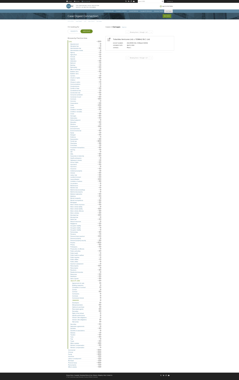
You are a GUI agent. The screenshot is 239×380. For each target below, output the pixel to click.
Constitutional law (75, 90)
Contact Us (170, 1)
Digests (74, 31)
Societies (73, 328)
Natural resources (75, 221)
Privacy (72, 245)
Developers (75, 303)
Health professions (75, 158)
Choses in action (75, 82)
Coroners (73, 101)
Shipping (100, 375)
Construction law (75, 93)
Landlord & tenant (75, 177)
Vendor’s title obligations (79, 317)
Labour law (73, 175)
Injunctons (73, 166)
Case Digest (168, 11)
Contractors (75, 294)
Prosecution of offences (77, 249)
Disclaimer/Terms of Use (86, 375)
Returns (95, 375)
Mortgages (73, 202)
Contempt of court (75, 97)
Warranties (75, 322)
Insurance (73, 169)
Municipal (71, 360)
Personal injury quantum (77, 236)
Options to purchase (78, 307)
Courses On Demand (146, 11)
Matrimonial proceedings (77, 190)
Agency (72, 52)
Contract (74, 292)
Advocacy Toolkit (158, 11)
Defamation (73, 118)
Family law (73, 141)
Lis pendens (74, 183)
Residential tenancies (76, 272)
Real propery (74, 268)
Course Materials (133, 11)
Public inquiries (74, 257)
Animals (72, 57)
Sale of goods (74, 278)
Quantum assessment (76, 264)
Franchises (73, 145)
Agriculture (73, 55)
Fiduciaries (73, 143)
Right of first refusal (78, 313)
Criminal (70, 352)
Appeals (72, 59)
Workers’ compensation (77, 347)
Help (104, 375)
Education (73, 122)
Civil (85, 21)
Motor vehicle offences (77, 211)
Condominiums (74, 86)
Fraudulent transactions (77, 147)
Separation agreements (77, 326)
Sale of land (91, 21)
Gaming (72, 150)
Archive (86, 31)
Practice (72, 243)
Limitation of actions (76, 181)
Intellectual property (76, 171)
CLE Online (71, 21)
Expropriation (74, 139)
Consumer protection (76, 95)
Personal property (75, 238)
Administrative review (76, 50)
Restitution (73, 276)
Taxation (72, 335)
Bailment (73, 63)
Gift (71, 152)
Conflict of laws (74, 88)
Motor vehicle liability (76, 209)
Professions (73, 247)
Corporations (74, 103)
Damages (99, 21)
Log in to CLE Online (167, 6)
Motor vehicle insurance (77, 204)
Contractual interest (78, 298)
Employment (74, 126)
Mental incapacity (75, 198)
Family (70, 354)
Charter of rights (75, 78)
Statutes (72, 333)
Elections (73, 124)
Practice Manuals (108, 11)
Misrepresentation (77, 305)
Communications (75, 84)
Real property (74, 266)
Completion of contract (79, 287)
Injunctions (73, 164)
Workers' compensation (77, 345)
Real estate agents (77, 309)
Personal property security (78, 240)
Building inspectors (77, 285)
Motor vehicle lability (76, 207)
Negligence (73, 223)
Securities (73, 324)
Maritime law (74, 188)
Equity (72, 133)
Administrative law (75, 48)
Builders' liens (74, 71)
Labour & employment (74, 358)
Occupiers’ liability (75, 230)
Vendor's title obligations (79, 320)
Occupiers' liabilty (75, 228)
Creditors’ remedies (76, 112)
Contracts (73, 99)
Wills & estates (74, 343)
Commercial (71, 350)
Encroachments (75, 128)
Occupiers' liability (75, 226)
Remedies (75, 311)
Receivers (73, 270)
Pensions (73, 234)
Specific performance (78, 315)
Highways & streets (76, 160)
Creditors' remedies (76, 109)
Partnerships (74, 232)
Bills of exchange (75, 69)
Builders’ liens (74, 74)
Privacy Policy (69, 375)
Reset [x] (124, 27)
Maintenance (74, 185)
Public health (74, 253)
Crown (72, 114)
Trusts (72, 341)
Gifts (71, 154)
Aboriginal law (74, 46)
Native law (73, 219)
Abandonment (74, 44)
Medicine (73, 196)
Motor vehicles (74, 213)
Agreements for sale (78, 283)
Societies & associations (77, 330)
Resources (73, 274)
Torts (71, 337)
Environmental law (75, 131)
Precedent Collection (121, 11)
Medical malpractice (76, 194)
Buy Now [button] (167, 16)
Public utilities (74, 259)
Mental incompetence (76, 200)
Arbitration (73, 61)
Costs (72, 105)
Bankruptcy (73, 67)
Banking (72, 65)
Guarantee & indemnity (77, 156)
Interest (72, 173)
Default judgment (75, 120)
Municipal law (74, 215)
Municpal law (74, 217)
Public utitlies (74, 261)
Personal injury (72, 363)
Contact (74, 289)
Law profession (74, 179)
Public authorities (75, 251)
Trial (71, 339)
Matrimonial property (76, 192)
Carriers (72, 76)
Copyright (76, 375)
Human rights (74, 162)
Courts (72, 107)
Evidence (73, 137)
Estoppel (73, 135)
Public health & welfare (77, 255)
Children (72, 80)
